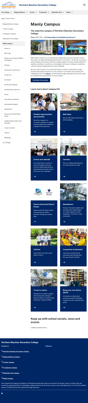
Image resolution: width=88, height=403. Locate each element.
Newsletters (68, 204)
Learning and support (11, 104)
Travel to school (40, 290)
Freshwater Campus (9, 34)
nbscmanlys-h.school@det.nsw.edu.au (62, 37)
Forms (6, 94)
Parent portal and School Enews (44, 205)
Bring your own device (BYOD (72, 291)
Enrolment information (40, 80)
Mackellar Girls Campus (10, 39)
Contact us (7, 75)
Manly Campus (8, 43)
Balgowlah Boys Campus (11, 24)
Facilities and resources (12, 89)
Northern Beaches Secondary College (16, 351)
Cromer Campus (8, 29)
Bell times (67, 114)
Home (3, 18)
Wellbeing (7, 138)
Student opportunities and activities (43, 115)
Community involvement (73, 249)
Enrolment (7, 80)
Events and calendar (42, 159)
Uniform (37, 249)
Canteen (66, 159)
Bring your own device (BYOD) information (13, 59)
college (47, 73)
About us (7, 48)
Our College (6, 142)
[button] (6, 12)
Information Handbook (11, 99)
